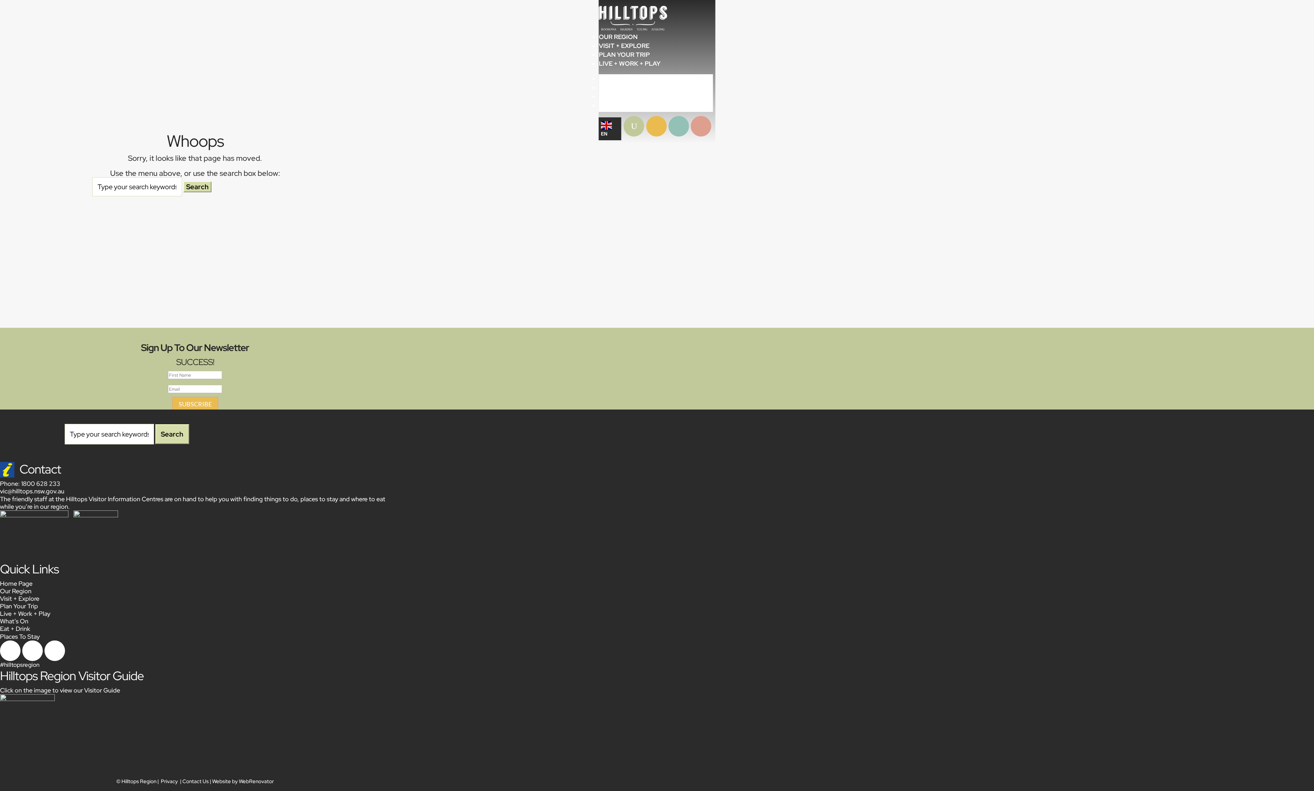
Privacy (169, 781)
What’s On (14, 621)
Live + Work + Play (629, 63)
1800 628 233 (40, 484)
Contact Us (195, 781)
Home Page (16, 583)
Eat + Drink (15, 629)
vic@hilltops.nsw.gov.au (32, 491)
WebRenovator (256, 781)
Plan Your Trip (624, 55)
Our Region (618, 37)
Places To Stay (20, 636)
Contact (40, 469)
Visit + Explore (624, 46)
